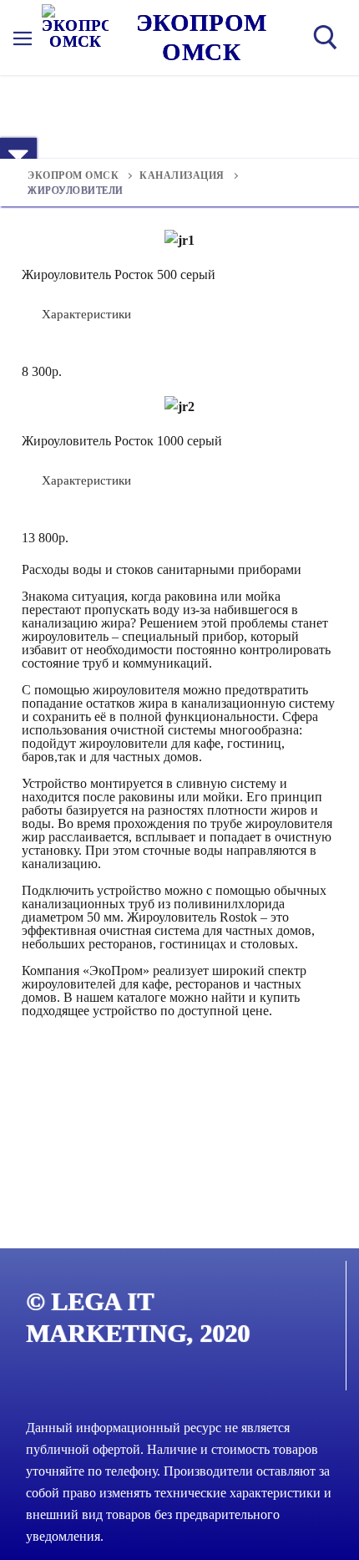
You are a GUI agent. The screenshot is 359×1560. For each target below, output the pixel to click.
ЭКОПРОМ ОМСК (201, 37)
